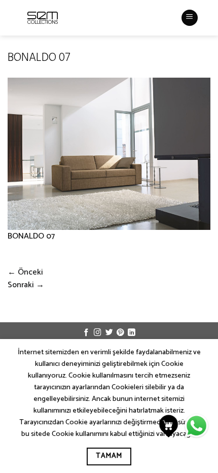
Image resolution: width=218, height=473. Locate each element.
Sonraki (26, 285)
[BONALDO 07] (109, 153)
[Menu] (189, 18)
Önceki (25, 272)
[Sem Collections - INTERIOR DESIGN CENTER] (42, 18)
